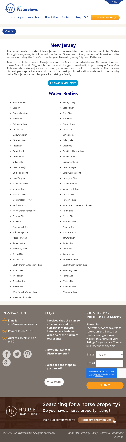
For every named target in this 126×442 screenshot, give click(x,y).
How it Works (52, 17)
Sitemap (119, 437)
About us (73, 433)
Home (12, 17)
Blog (78, 17)
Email (90, 363)
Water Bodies (35, 17)
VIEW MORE (54, 382)
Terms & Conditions (112, 433)
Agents (21, 17)
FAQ (86, 17)
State (90, 354)
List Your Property (105, 17)
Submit (105, 385)
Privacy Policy (89, 433)
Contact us (68, 17)
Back (10, 31)
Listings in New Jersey (63, 83)
